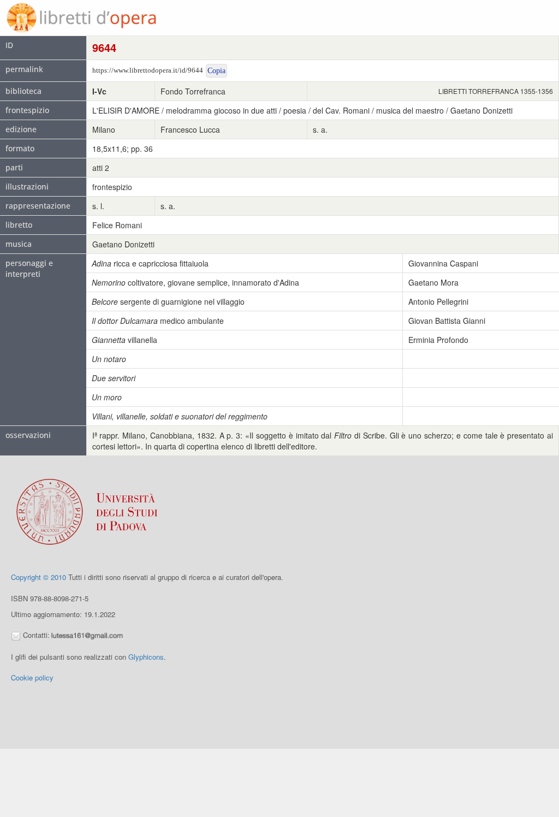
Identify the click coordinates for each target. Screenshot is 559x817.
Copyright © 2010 (38, 577)
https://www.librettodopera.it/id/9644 (147, 70)
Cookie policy (32, 677)
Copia (216, 71)
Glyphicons (146, 657)
